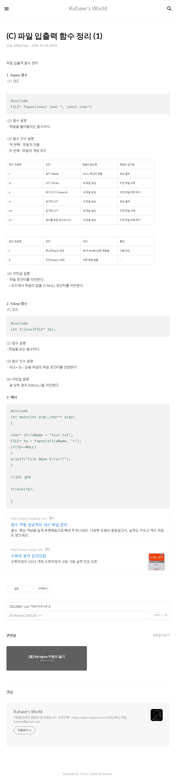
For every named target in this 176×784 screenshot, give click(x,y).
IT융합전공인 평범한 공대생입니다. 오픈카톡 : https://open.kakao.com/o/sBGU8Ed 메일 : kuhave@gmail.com (71, 719)
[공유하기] (22, 589)
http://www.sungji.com (27, 549)
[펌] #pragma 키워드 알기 (23, 615)
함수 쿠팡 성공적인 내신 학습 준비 (39, 524)
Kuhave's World (28, 711)
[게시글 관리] (28, 589)
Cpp (26, 606)
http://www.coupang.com (29, 518)
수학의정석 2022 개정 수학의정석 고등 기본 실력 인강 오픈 (54, 562)
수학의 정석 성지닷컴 (28, 556)
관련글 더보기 (161, 635)
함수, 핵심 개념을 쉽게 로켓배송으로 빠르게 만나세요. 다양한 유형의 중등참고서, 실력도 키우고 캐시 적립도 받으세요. (87, 532)
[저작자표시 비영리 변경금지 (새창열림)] (57, 588)
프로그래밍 (15, 606)
